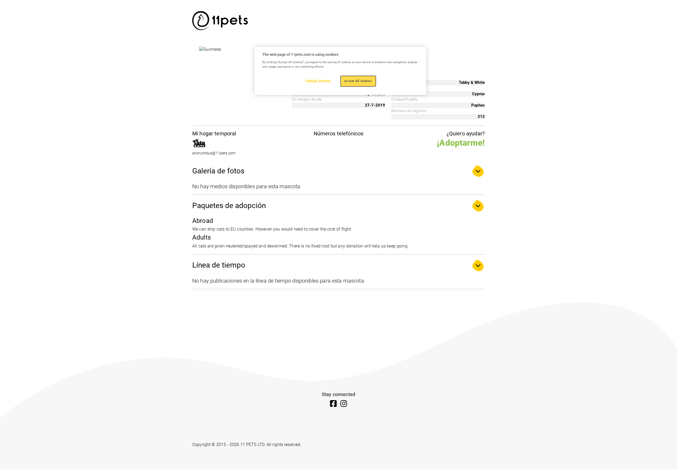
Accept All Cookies (358, 81)
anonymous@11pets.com (213, 153)
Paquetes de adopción (229, 205)
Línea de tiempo (218, 265)
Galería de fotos (218, 171)
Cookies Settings (318, 80)
